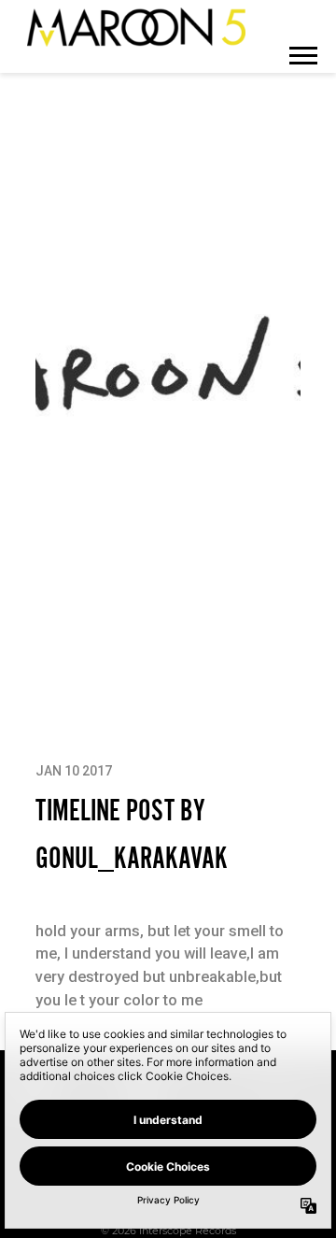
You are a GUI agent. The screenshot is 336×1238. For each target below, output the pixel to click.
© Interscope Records (168, 1230)
